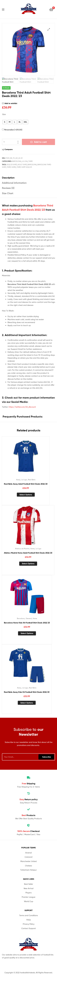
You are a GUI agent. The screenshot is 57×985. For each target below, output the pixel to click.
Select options (25, 494)
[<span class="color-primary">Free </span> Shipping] (28, 777)
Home (32, 549)
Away (18, 480)
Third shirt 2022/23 (24, 167)
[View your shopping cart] (51, 9)
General (29, 618)
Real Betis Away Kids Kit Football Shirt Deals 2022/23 (26, 692)
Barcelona (16, 161)
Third (30, 161)
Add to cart (40, 141)
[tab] (28, 177)
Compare (9, 149)
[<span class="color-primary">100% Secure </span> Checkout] (28, 825)
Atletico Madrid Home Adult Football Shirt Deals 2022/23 (28, 553)
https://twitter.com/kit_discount (22, 407)
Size (4, 114)
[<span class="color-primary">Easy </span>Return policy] (28, 793)
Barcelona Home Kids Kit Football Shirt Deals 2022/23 (27, 623)
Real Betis (31, 480)
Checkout (28, 831)
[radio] (4, 122)
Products (28, 815)
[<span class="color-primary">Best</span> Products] (28, 809)
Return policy (29, 799)
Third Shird (11, 167)
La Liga (25, 161)
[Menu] (5, 9)
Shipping (28, 783)
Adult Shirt (22, 165)
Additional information (14, 182)
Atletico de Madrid (22, 549)
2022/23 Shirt (12, 165)
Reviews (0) (8, 187)
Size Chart (7, 193)
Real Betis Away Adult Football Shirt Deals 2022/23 (25, 484)
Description (8, 177)
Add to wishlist (11, 103)
